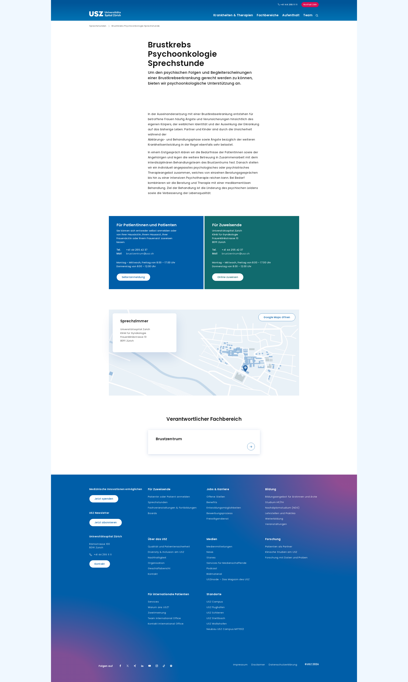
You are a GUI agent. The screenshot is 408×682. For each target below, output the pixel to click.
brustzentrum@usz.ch (140, 253)
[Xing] (135, 666)
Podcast (212, 568)
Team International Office (164, 618)
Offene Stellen (216, 496)
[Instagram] (157, 666)
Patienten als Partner (278, 546)
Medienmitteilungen (219, 546)
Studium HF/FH (274, 502)
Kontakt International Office (165, 623)
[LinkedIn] (142, 666)
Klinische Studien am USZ (281, 552)
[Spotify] (171, 666)
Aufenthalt (290, 15)
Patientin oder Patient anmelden (169, 496)
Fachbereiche (267, 15)
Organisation (156, 563)
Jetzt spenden (104, 498)
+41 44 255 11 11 (288, 4)
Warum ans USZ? (158, 607)
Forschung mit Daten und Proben (286, 557)
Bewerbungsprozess (220, 513)
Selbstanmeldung (133, 277)
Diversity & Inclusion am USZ (166, 552)
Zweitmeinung (157, 612)
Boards (152, 513)
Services (153, 601)
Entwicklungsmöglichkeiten (224, 507)
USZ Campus (215, 601)
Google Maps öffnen (277, 317)
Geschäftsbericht (159, 568)
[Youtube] (149, 666)
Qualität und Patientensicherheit (169, 546)
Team (307, 15)
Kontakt (100, 564)
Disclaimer (258, 664)
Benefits (212, 502)
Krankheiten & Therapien (233, 15)
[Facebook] (120, 666)
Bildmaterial (214, 574)
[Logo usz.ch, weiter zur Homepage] (105, 14)
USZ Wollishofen (217, 623)
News (210, 552)
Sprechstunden (97, 26)
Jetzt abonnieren (106, 522)
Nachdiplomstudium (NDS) (282, 507)
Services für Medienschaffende (227, 563)
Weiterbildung (274, 518)
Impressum (240, 664)
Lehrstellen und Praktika (280, 513)
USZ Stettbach (216, 618)
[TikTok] (164, 666)
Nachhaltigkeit (157, 557)
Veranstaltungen (276, 524)
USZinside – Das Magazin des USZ (228, 579)
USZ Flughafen (216, 607)
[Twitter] (127, 666)
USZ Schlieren (215, 612)
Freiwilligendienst (218, 518)
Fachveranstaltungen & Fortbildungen (172, 507)
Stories (211, 557)
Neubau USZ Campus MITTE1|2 (225, 629)
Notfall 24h (310, 4)
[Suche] (317, 16)
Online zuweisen (227, 277)
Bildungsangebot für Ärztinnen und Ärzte (291, 496)
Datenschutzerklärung (283, 664)
